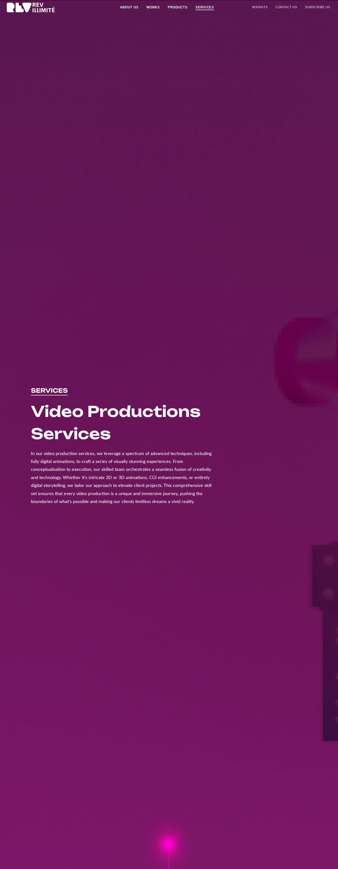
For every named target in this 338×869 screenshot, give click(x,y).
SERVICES (49, 390)
